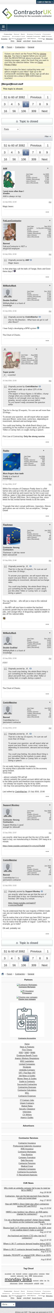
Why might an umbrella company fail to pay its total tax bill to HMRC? (27, 1189)
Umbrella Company (27, 1070)
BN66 (33, 1053)
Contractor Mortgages (27, 1152)
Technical (41, 39)
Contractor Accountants (27, 1172)
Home (27, 1044)
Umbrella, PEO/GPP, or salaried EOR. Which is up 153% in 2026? (27, 1256)
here (27, 74)
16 (5, 111)
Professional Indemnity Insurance (27, 1146)
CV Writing (27, 1115)
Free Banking (27, 1155)
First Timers (27, 1050)
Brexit (23, 34)
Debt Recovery (27, 1160)
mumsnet (36, 1280)
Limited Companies (27, 1064)
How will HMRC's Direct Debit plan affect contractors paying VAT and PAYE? (27, 1205)
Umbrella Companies (33, 36)
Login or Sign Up (44, 2)
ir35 (30, 1276)
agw (14, 1273)
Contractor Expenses (27, 1096)
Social (19, 41)
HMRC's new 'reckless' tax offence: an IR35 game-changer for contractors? (27, 1213)
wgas (41, 1283)
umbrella (36, 1283)
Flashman (8, 525)
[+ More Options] (47, 212)
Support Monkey (11, 805)
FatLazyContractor (12, 220)
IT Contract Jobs (27, 1100)
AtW (5, 168)
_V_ (5, 349)
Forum (9, 47)
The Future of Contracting (17, 39)
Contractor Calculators (27, 1090)
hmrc (26, 1276)
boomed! (18, 1273)
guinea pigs (20, 1276)
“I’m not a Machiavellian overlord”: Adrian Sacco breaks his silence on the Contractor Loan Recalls (27, 1221)
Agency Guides (27, 1117)
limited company (38, 1276)
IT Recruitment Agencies (27, 1175)
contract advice (33, 1273)
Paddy (6, 450)
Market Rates (27, 1106)
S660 (26, 1053)
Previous (35, 97)
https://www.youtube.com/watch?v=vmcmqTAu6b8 (24, 846)
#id (50, 202)
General (16, 34)
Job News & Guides (27, 1076)
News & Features (27, 1047)
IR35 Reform (31, 39)
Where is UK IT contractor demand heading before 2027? (27, 1244)
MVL (27, 1093)
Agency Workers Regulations (27, 1058)
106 (23, 111)
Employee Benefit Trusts (27, 1055)
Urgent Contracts (27, 1103)
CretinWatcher (10, 702)
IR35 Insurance (27, 1149)
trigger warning (28, 1283)
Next (45, 111)
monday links (18, 1279)
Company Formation (27, 1157)
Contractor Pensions (27, 1163)
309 (33, 111)
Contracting (8, 34)
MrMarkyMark (9, 285)
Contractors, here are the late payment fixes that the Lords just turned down (27, 1197)
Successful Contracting (27, 1084)
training (21, 1283)
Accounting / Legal (18, 36)
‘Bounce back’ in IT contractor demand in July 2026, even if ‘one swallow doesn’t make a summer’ (27, 1229)
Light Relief (27, 41)
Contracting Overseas (27, 1087)
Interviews (27, 1112)
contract (24, 1273)
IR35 (21, 1053)
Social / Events (37, 41)
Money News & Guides (27, 1078)
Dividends (27, 1067)
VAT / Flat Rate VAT (27, 1073)
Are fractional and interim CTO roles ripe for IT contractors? (27, 1237)
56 (14, 111)
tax (45, 1280)
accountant (8, 1273)
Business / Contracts (34, 34)
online (41, 1280)
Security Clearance (27, 1109)
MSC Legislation (27, 1061)
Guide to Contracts (27, 1081)
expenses (42, 1273)
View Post (31, 260)
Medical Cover (27, 1166)
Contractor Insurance (27, 1143)
